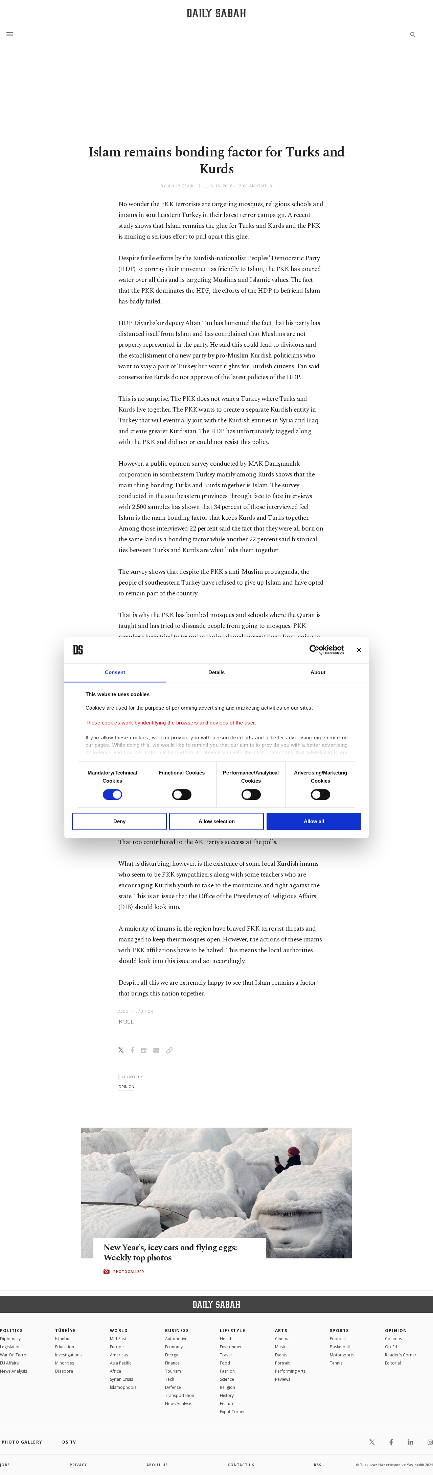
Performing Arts (290, 1371)
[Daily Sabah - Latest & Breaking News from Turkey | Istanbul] (216, 13)
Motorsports (342, 1355)
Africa (115, 1371)
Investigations (68, 1355)
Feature (227, 1403)
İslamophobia (123, 1387)
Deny (119, 822)
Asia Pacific (120, 1363)
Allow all (314, 822)
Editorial (393, 1363)
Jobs (5, 1464)
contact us (241, 1464)
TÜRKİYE (65, 1330)
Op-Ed (391, 1347)
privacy (78, 1464)
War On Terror (14, 1355)
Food (225, 1363)
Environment (232, 1347)
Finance (172, 1363)
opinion (126, 1086)
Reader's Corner (400, 1355)
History (227, 1395)
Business (177, 1330)
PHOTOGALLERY (128, 1271)
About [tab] (318, 672)
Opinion (396, 1330)
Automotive (176, 1339)
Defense (173, 1387)
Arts (281, 1330)
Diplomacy (10, 1339)
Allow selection (217, 822)
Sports (339, 1330)
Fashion (227, 1371)
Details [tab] (216, 672)
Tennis (336, 1363)
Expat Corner (232, 1412)
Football (338, 1339)
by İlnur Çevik (177, 185)
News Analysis (13, 1371)
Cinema (282, 1339)
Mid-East (118, 1339)
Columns (393, 1339)
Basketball (340, 1347)
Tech (169, 1379)
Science (227, 1379)
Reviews (282, 1379)
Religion (227, 1387)
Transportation (179, 1395)
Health (226, 1339)
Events (281, 1355)
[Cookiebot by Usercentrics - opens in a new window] (314, 650)
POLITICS (11, 1330)
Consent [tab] (115, 672)
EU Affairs (9, 1363)
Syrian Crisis (121, 1379)
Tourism (173, 1371)
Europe (117, 1347)
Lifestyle (232, 1330)
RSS (317, 1464)
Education (64, 1347)
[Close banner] (359, 649)
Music (280, 1347)
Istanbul (62, 1339)
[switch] (181, 794)
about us (157, 1464)
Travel (226, 1355)
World (119, 1330)
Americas (119, 1355)
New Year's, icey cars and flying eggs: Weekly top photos (170, 1253)
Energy (171, 1355)
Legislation (10, 1347)
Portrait (282, 1363)
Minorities (64, 1363)
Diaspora (64, 1371)
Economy (174, 1347)
